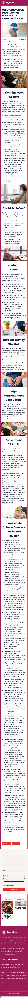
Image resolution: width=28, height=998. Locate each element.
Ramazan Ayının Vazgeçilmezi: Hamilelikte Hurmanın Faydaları (7, 917)
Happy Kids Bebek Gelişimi (7, 966)
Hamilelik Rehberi (22, 966)
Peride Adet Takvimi (19, 964)
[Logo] (7, 3)
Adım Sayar (4, 967)
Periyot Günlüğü (17, 967)
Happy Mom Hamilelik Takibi (7, 964)
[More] (21, 843)
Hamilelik (16, 966)
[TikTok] (6, 982)
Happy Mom (10, 967)
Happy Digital (17, 993)
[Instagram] (2, 982)
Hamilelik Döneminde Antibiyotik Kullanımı (20, 908)
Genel (4, 39)
